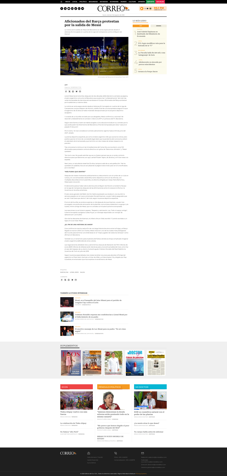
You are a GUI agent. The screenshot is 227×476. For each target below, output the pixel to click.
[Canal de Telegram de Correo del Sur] (82, 8)
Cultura (132, 2)
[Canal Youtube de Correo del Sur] (68, 8)
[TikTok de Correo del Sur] (75, 8)
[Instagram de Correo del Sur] (72, 8)
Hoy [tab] (140, 25)
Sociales (160, 2)
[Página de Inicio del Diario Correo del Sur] (114, 8)
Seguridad (93, 2)
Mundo (124, 2)
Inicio (67, 2)
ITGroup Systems (141, 473)
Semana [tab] (158, 25)
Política (83, 2)
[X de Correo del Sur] (65, 8)
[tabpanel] (71, 363)
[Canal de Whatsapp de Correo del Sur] (79, 8)
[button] (94, 56)
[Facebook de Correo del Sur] (61, 8)
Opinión (141, 2)
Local (74, 2)
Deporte (150, 2)
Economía (114, 2)
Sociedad (104, 2)
